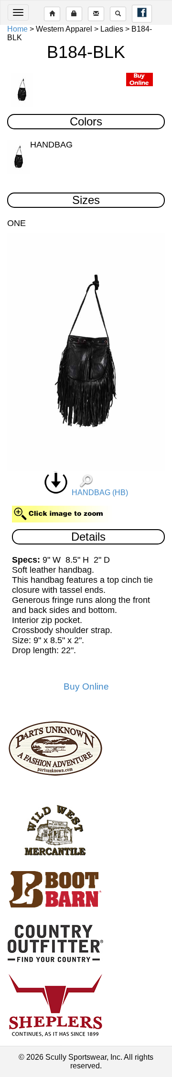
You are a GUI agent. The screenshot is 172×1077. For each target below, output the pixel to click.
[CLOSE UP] (86, 352)
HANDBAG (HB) (98, 492)
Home (17, 29)
